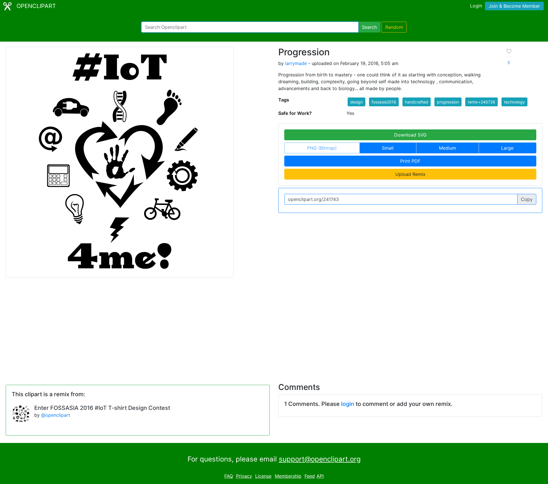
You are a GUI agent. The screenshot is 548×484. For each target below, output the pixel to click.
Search (369, 27)
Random (394, 27)
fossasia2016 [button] (384, 101)
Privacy (244, 476)
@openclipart (55, 415)
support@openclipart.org (320, 459)
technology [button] (514, 101)
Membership (288, 476)
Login (476, 6)
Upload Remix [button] (410, 174)
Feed (310, 476)
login (347, 403)
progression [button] (448, 101)
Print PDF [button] (410, 161)
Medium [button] (447, 148)
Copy (527, 199)
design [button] (356, 101)
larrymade (296, 63)
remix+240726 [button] (481, 101)
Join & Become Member (514, 6)
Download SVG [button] (410, 135)
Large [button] (507, 148)
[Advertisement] (274, 327)
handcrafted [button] (416, 101)
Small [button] (388, 148)
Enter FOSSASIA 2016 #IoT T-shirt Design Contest (102, 407)
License (263, 476)
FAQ (228, 476)
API (320, 476)
